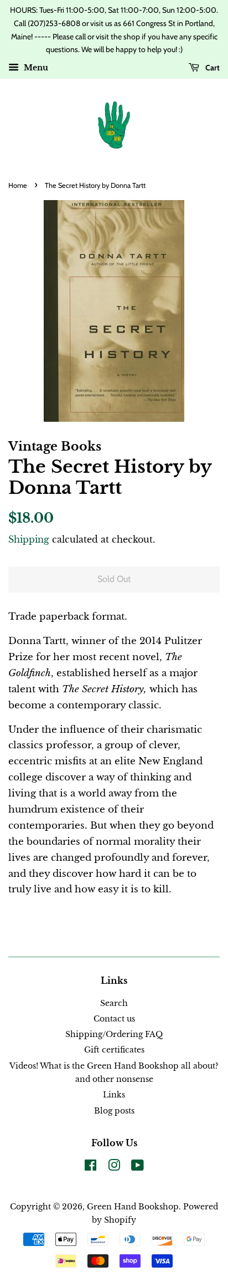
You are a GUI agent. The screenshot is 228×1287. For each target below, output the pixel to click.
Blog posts (114, 1111)
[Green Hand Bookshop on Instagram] (114, 1167)
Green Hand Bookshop (133, 1207)
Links (114, 1095)
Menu (35, 68)
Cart (212, 68)
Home (17, 185)
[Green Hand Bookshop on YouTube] (137, 1167)
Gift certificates (114, 1050)
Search (114, 1003)
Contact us (114, 1019)
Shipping (28, 539)
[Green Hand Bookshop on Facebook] (90, 1167)
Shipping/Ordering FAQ (114, 1034)
